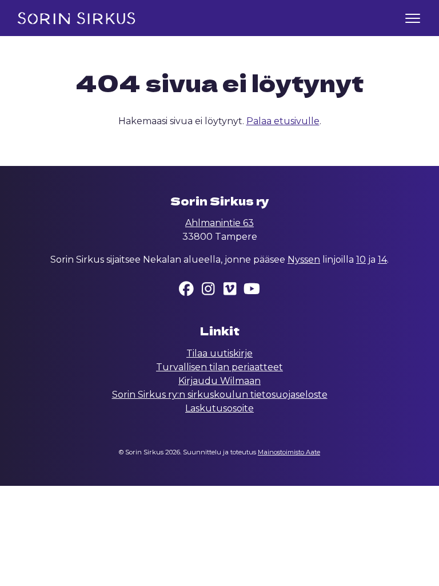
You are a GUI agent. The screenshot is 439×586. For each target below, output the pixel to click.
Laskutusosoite (219, 408)
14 (382, 259)
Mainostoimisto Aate (289, 452)
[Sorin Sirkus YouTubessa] (252, 291)
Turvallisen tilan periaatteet (219, 367)
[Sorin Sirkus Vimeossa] (230, 291)
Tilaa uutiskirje (219, 353)
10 (361, 259)
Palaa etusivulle (283, 121)
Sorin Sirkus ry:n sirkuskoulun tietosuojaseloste (220, 394)
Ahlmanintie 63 (219, 222)
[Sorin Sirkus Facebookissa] (187, 291)
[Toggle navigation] (413, 18)
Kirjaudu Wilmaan (219, 380)
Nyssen (304, 259)
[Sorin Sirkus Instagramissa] (208, 291)
